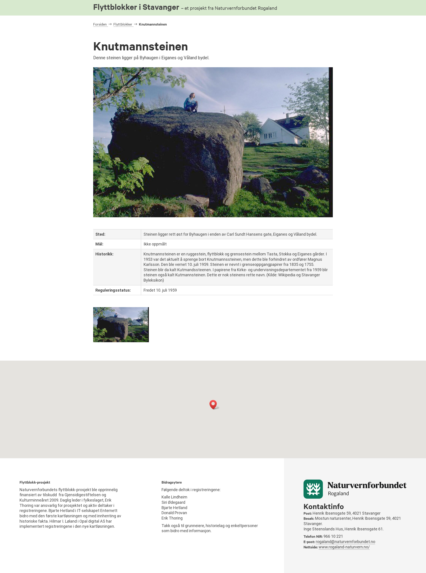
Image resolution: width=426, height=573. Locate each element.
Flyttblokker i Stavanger (185, 7)
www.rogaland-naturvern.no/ (344, 547)
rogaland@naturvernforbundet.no (345, 541)
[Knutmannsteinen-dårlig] (121, 341)
